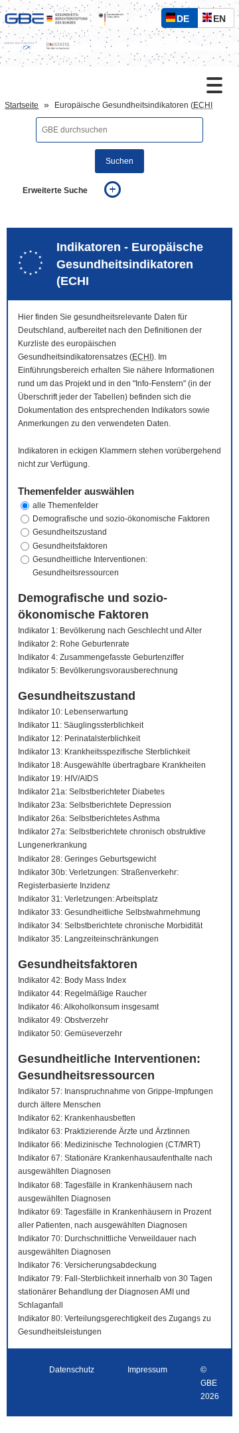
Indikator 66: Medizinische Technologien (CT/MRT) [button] (109, 1144)
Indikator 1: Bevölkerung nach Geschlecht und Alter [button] (110, 630)
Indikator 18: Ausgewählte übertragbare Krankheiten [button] (112, 765)
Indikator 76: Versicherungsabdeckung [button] (87, 1265)
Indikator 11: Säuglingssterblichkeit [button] (80, 725)
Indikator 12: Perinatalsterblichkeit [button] (79, 738)
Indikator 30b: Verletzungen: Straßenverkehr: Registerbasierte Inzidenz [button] (98, 879)
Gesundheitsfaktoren (70, 546)
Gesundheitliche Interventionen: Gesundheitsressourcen (90, 566)
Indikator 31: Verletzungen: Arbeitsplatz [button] (88, 899)
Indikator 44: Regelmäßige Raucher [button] (82, 993)
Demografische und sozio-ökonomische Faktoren (121, 518)
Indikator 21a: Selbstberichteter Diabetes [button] (91, 791)
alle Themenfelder (65, 505)
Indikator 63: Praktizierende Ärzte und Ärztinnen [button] (104, 1131)
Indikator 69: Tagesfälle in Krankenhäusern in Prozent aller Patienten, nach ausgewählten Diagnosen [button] (114, 1218)
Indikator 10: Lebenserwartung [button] (73, 711)
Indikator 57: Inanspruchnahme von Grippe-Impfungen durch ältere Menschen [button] (115, 1098)
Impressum (147, 1369)
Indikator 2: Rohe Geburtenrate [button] (73, 644)
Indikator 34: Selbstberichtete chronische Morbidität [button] (110, 925)
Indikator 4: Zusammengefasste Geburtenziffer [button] (101, 657)
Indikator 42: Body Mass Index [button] (72, 980)
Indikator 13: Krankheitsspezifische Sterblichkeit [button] (104, 751)
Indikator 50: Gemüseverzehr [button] (70, 1033)
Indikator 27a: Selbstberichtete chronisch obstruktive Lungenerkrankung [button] (112, 838)
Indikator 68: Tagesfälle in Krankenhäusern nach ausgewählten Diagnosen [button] (105, 1192)
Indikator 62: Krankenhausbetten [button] (76, 1118)
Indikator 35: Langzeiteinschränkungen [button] (88, 939)
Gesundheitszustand (70, 532)
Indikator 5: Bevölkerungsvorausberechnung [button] (98, 670)
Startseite (22, 105)
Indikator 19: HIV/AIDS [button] (58, 778)
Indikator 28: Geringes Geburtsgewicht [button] (87, 859)
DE (186, 20)
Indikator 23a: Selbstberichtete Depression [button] (94, 805)
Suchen (119, 161)
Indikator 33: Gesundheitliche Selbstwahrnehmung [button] (109, 912)
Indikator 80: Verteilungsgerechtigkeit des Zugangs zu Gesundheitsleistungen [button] (114, 1325)
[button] (119, 505)
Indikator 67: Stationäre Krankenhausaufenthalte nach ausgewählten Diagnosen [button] (115, 1164)
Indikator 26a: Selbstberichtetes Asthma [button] (89, 818)
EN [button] (222, 20)
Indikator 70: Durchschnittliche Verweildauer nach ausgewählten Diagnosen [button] (107, 1245)
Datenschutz (71, 1369)
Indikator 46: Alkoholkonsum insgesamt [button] (88, 1006)
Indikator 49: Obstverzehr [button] (63, 1020)
